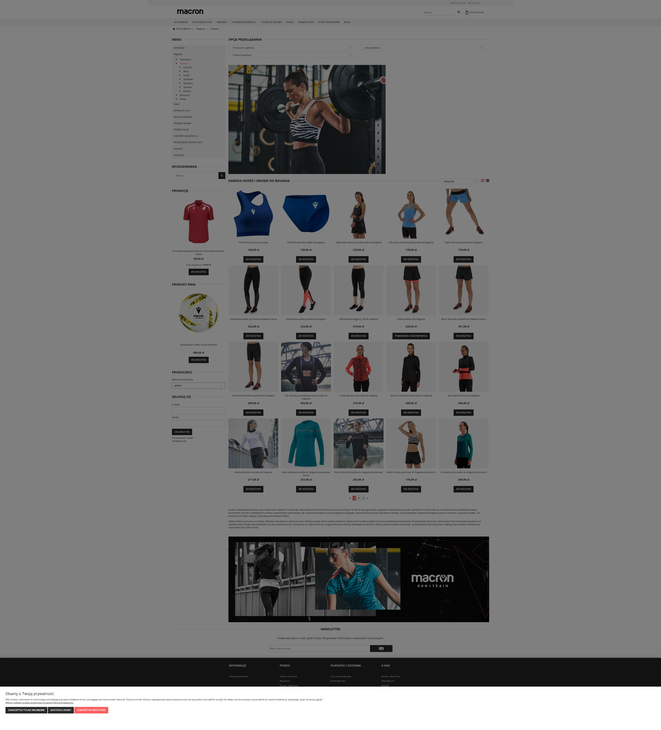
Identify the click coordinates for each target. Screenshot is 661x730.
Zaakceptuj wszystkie (91, 710)
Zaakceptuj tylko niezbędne (26, 710)
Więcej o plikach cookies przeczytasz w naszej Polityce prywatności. (40, 702)
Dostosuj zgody (60, 710)
